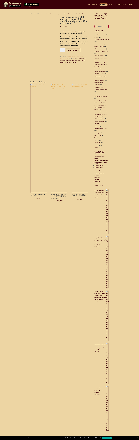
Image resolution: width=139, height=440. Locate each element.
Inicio (31, 13)
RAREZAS (96, 123)
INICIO (88, 4)
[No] (137, 438)
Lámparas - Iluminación (100, 94)
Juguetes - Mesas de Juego (100, 89)
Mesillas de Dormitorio (99, 112)
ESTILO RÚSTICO (98, 87)
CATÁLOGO (95, 4)
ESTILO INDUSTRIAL (71, 56)
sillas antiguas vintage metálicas (68, 62)
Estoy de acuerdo (107, 437)
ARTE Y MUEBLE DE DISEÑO (101, 39)
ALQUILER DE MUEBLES (120, 4)
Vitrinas (96, 147)
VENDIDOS (97, 142)
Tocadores (96, 137)
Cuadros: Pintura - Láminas (101, 58)
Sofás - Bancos (97, 135)
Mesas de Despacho (99, 105)
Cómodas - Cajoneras (99, 49)
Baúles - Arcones (98, 44)
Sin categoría (97, 133)
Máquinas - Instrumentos (100, 96)
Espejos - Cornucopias (99, 71)
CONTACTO (130, 4)
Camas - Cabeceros (99, 46)
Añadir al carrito (73, 50)
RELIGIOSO (97, 126)
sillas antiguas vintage (80, 60)
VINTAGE (67, 58)
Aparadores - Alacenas (99, 34)
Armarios (96, 37)
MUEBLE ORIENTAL (99, 118)
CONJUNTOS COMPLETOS (101, 51)
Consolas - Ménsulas (99, 55)
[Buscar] (107, 26)
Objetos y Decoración (99, 121)
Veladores (96, 140)
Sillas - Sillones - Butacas (39, 13)
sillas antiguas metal (69, 60)
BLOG (110, 4)
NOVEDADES (103, 4)
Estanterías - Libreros (99, 73)
